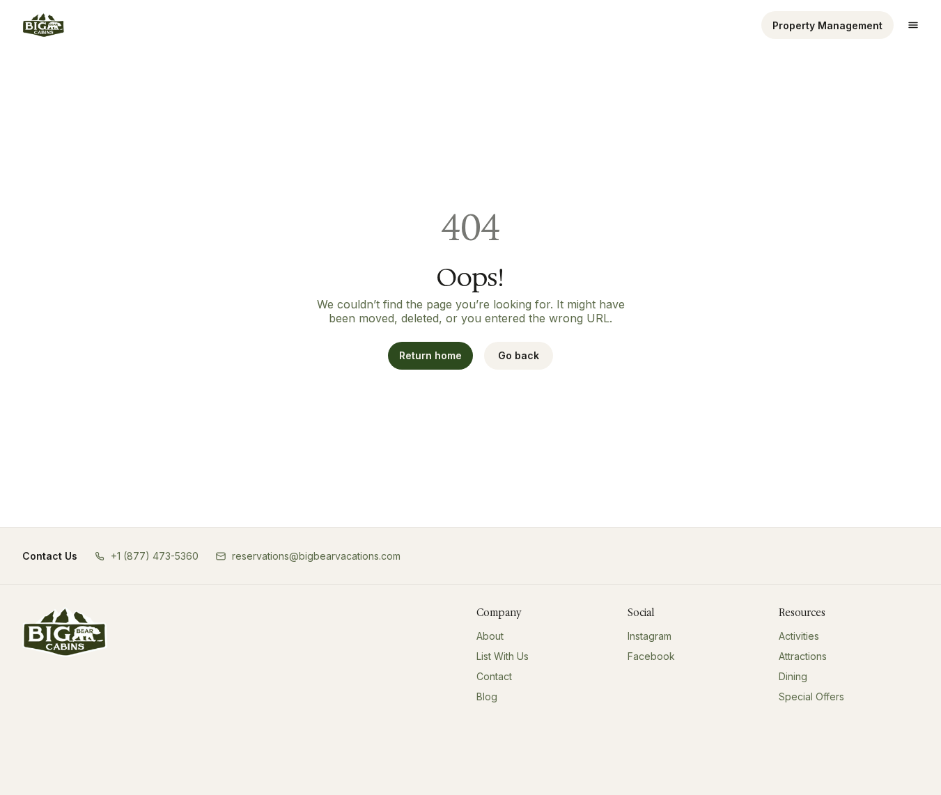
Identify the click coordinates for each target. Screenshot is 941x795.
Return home (430, 355)
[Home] (64, 632)
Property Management (827, 25)
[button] (146, 556)
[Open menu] (913, 25)
